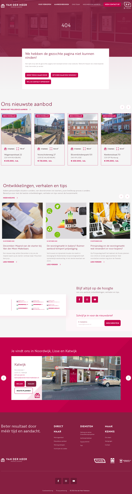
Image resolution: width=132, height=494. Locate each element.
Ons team (108, 437)
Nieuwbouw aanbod (60, 441)
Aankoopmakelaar (86, 438)
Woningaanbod (58, 437)
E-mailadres (82, 322)
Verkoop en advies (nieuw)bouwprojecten (87, 433)
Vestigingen (108, 441)
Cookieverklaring (47, 491)
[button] (122, 107)
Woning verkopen (59, 445)
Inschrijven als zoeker (60, 449)
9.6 (127, 4)
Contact (107, 445)
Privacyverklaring (61, 491)
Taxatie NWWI (84, 442)
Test (81, 445)
